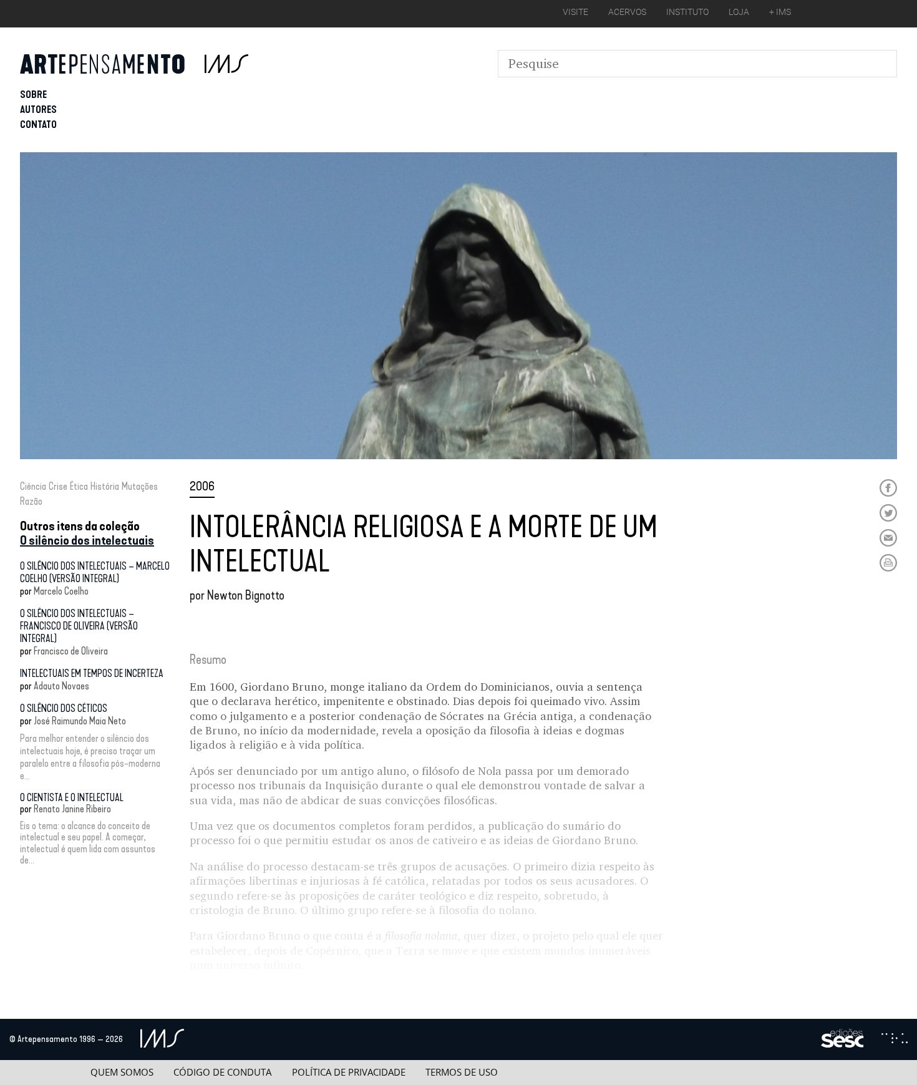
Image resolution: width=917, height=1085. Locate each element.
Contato (38, 124)
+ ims (780, 12)
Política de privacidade (348, 1072)
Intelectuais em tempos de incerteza (91, 673)
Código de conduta (222, 1072)
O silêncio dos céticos (63, 708)
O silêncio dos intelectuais (87, 540)
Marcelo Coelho (61, 591)
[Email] (888, 538)
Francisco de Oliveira (71, 651)
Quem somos (121, 1072)
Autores (38, 109)
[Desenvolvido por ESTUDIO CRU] (894, 1039)
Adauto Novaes (61, 686)
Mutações (140, 486)
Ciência (33, 486)
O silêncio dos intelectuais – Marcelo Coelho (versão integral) (95, 572)
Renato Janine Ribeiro (72, 809)
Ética (79, 486)
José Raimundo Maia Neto (80, 721)
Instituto (687, 12)
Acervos (627, 12)
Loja (739, 12)
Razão (31, 501)
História (104, 486)
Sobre (33, 94)
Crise (58, 486)
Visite (575, 12)
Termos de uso (461, 1072)
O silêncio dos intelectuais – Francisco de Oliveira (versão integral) (79, 626)
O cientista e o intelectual (72, 798)
